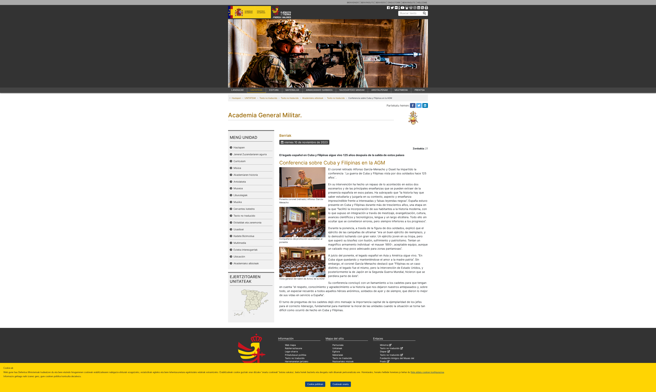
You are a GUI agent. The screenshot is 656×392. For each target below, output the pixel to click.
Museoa (237, 188)
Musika (237, 202)
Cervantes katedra (243, 208)
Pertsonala (337, 345)
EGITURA (274, 90)
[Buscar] (424, 13)
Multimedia (239, 242)
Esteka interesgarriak (245, 249)
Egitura (336, 351)
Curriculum (239, 161)
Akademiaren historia (245, 174)
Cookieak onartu (341, 384)
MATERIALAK (292, 90)
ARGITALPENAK (379, 90)
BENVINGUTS (367, 2)
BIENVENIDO (353, 2)
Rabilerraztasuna (293, 348)
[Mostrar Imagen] (302, 182)
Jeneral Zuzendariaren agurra (249, 154)
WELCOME (422, 2)
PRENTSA (420, 90)
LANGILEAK (237, 90)
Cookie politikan (315, 384)
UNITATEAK (256, 90)
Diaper (383, 351)
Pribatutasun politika (295, 355)
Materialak (337, 355)
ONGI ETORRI (394, 2)
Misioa (236, 168)
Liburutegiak (240, 195)
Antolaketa (239, 181)
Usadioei (238, 229)
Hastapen (236, 98)
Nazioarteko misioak (343, 361)
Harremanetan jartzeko (296, 361)
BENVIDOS (381, 2)
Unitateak (337, 348)
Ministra (384, 345)
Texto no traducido (268, 98)
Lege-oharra (291, 351)
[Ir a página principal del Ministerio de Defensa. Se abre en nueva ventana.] (249, 12)
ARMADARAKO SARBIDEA (319, 90)
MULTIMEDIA (401, 90)
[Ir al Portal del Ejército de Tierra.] (285, 12)
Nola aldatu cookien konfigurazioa (427, 372)
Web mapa (290, 345)
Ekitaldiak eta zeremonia (246, 222)
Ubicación (238, 256)
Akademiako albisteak (312, 98)
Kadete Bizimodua (243, 236)
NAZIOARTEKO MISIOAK (352, 90)
